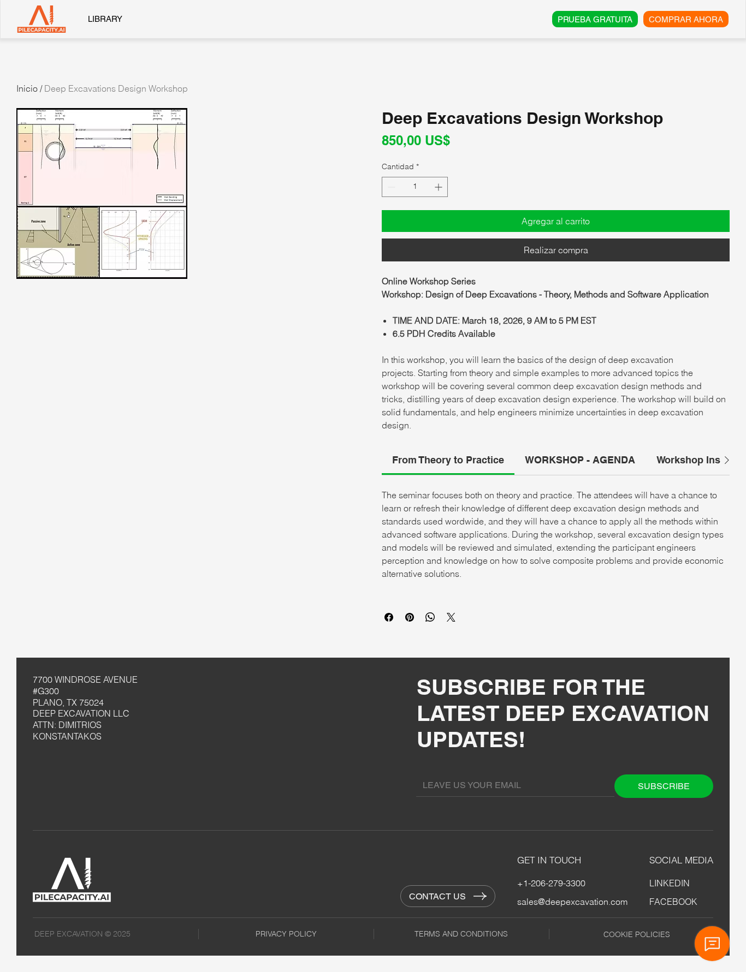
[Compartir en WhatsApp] (430, 617)
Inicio (27, 88)
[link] (448, 460)
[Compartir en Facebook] (388, 617)
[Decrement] (390, 186)
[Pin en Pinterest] (409, 617)
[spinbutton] (415, 186)
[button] (101, 193)
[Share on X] (451, 617)
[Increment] (439, 186)
